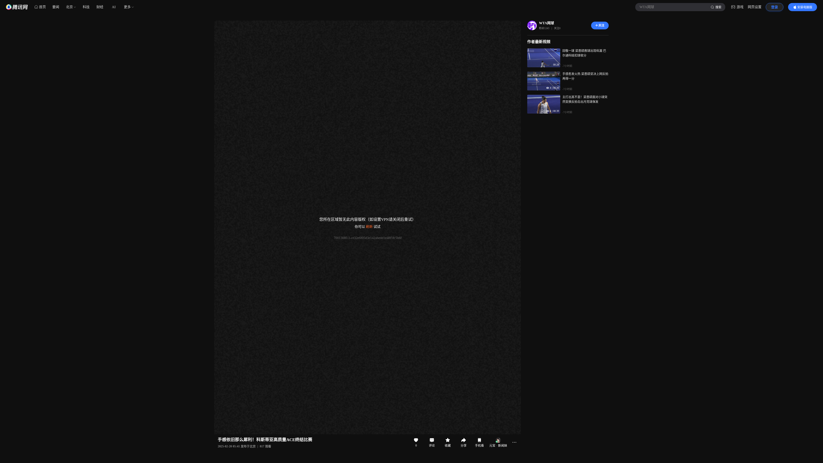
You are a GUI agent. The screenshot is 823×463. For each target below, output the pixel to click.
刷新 (369, 226)
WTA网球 (546, 23)
